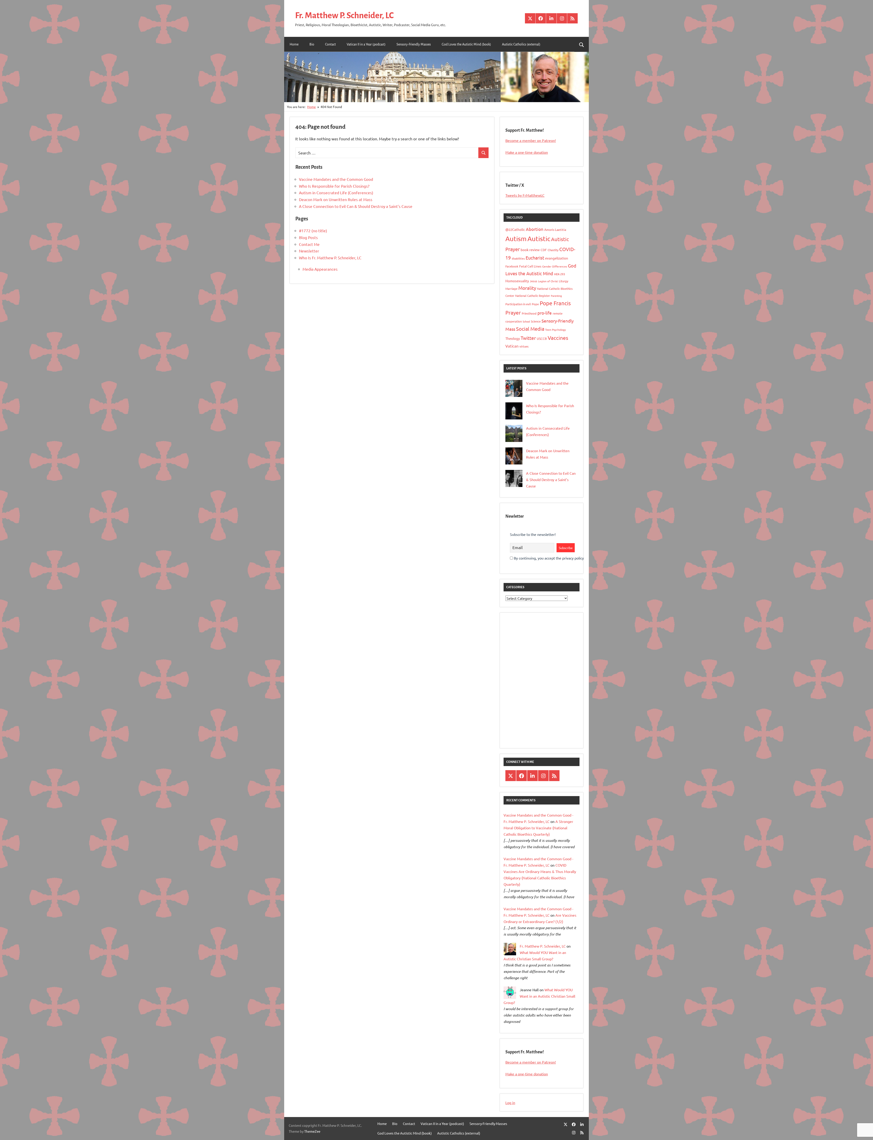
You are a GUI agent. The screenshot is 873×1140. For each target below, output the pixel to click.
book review (530, 249)
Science (536, 321)
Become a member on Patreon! (530, 140)
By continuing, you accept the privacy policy (548, 558)
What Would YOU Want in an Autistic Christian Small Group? (539, 996)
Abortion (534, 229)
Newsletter (309, 250)
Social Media (530, 329)
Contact (330, 44)
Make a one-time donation (526, 152)
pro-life (544, 312)
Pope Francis (555, 303)
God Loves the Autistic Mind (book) (466, 44)
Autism (516, 238)
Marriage (511, 288)
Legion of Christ (548, 281)
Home (294, 44)
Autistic (538, 238)
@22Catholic (515, 229)
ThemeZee (312, 1131)
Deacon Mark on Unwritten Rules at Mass (335, 199)
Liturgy (563, 281)
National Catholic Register (532, 296)
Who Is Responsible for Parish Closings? (334, 186)
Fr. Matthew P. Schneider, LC (344, 15)
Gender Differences (554, 266)
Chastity (553, 250)
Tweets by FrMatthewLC (524, 195)
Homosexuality (517, 281)
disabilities (518, 258)
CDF (544, 250)
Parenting (556, 296)
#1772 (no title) (313, 230)
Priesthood (529, 313)
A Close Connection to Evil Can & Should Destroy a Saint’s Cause (355, 206)
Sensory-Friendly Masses (413, 44)
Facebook (511, 266)
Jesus (533, 281)
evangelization (556, 258)
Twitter (528, 338)
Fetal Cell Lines (530, 266)
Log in (510, 1102)
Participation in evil (518, 304)
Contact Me (309, 244)
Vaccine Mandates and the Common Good (336, 179)
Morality (527, 288)
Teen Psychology (555, 329)
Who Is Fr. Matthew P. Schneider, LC (330, 257)
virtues (524, 346)
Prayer (513, 312)
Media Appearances (320, 269)
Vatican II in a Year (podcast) (366, 44)
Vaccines (558, 337)
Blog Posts (308, 237)
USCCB (542, 338)
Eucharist (535, 257)
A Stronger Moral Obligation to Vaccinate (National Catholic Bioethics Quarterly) (538, 827)
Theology (512, 338)
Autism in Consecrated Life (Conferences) (336, 192)
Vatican (512, 345)
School (526, 321)
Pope (535, 304)
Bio (311, 44)
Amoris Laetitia (555, 229)
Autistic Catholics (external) (521, 44)
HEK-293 (559, 274)
